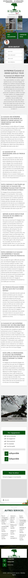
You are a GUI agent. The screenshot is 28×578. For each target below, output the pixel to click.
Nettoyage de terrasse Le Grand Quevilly (22, 537)
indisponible (8, 1)
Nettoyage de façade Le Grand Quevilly (22, 530)
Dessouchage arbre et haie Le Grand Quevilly (22, 523)
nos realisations (11, 35)
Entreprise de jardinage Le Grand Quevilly (4, 536)
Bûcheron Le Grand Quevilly (13, 526)
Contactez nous (23, 35)
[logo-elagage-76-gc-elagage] (14, 7)
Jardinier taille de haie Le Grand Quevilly (5, 529)
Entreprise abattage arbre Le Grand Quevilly (12, 519)
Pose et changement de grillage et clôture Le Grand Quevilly (4, 519)
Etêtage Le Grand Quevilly (13, 532)
